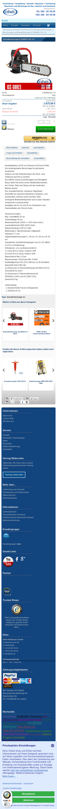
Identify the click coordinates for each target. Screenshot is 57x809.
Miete (5, 441)
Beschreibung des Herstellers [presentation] (17, 158)
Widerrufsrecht (9, 495)
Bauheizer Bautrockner (19, 729)
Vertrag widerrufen (14, 475)
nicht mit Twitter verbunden (26, 399)
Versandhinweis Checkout (14, 515)
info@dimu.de (10, 654)
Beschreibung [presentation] (11, 147)
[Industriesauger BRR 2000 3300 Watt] (41, 375)
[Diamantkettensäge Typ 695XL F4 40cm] (15, 325)
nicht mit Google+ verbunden (6, 402)
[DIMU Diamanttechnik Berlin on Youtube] (8, 561)
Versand (51, 117)
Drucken (11, 124)
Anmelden (25, 25)
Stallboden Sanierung (29, 716)
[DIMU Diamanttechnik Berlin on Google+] (23, 558)
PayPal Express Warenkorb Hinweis (18, 517)
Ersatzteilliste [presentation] (39, 158)
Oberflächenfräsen (16, 734)
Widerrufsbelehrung (11, 446)
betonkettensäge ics (16, 297)
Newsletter (7, 449)
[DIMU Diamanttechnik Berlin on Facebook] (17, 559)
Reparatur (7, 444)
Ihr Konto (37, 25)
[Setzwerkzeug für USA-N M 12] (15, 374)
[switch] (7, 804)
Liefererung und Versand (13, 489)
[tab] (11, 147)
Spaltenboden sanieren (38, 731)
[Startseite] (29, 16)
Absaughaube (35, 734)
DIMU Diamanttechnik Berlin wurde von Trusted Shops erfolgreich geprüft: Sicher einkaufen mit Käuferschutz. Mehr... (17, 622)
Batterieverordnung (11, 520)
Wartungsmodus (10, 498)
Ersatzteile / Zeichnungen (14, 438)
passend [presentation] (25, 147)
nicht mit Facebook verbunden (6, 399)
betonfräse (9, 716)
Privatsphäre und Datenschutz (16, 492)
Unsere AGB (8, 418)
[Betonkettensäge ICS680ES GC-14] (29, 66)
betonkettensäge (30, 719)
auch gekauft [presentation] (39, 147)
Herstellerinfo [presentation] (32, 153)
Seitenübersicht (9, 512)
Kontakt (14, 25)
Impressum (7, 416)
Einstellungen (27, 402)
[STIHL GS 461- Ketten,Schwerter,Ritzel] (41, 325)
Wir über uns (8, 421)
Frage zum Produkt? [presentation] (14, 153)
